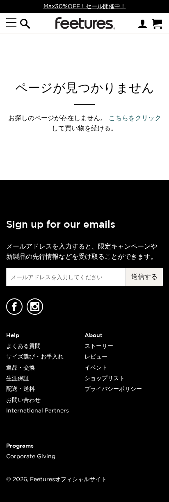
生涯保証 (17, 378)
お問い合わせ (23, 400)
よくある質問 (23, 346)
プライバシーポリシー (113, 388)
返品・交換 (20, 367)
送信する (144, 276)
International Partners (37, 410)
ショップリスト (104, 378)
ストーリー (98, 346)
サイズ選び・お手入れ (35, 356)
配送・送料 (20, 388)
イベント (95, 367)
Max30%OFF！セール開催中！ (84, 6)
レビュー (95, 356)
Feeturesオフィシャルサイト (68, 479)
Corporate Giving (30, 456)
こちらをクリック (135, 117)
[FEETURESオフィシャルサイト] (83, 23)
